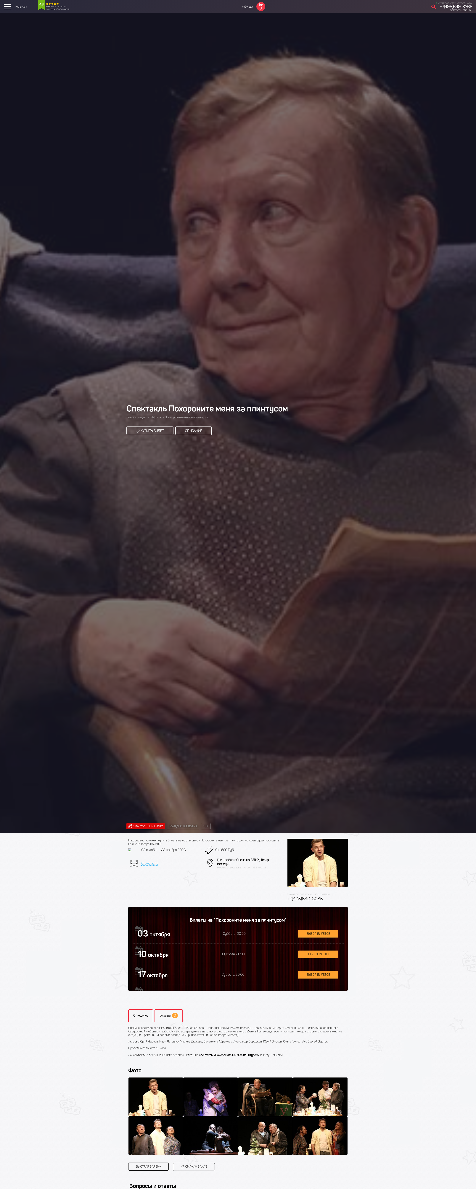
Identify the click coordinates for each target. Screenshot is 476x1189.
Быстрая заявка (148, 1166)
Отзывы (168, 1015)
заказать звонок (461, 10)
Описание (193, 431)
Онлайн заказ (195, 1166)
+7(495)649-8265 (456, 6)
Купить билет (152, 431)
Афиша (247, 6)
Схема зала (149, 863)
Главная (21, 6)
